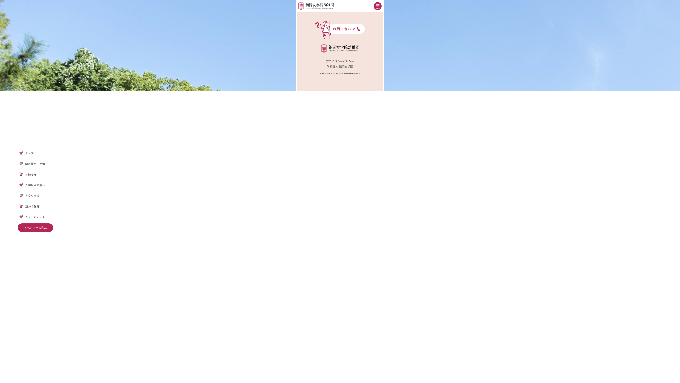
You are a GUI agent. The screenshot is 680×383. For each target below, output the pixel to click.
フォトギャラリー (36, 217)
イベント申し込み (35, 227)
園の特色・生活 (35, 163)
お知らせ (30, 174)
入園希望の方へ (35, 185)
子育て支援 (32, 195)
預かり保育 (32, 206)
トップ (29, 153)
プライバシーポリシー (340, 61)
